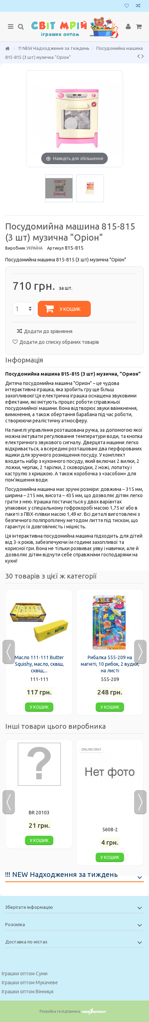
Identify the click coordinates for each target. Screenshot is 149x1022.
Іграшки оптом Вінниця (27, 991)
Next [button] (140, 652)
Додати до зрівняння (48, 331)
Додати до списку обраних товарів (59, 342)
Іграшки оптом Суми (24, 973)
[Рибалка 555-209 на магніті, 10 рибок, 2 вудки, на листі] (110, 622)
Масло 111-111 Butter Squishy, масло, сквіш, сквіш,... (39, 664)
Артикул (55, 248)
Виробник (15, 248)
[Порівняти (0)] (138, 6)
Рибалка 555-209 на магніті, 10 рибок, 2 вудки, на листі (110, 664)
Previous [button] (8, 652)
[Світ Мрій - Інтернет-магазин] (74, 27)
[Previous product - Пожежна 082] (138, 56)
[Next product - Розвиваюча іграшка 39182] (142, 56)
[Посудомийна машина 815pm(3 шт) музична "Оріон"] (58, 188)
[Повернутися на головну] (7, 48)
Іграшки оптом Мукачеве (30, 982)
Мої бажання (126, 6)
